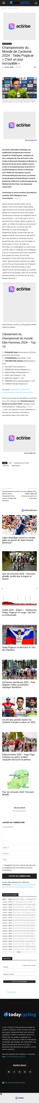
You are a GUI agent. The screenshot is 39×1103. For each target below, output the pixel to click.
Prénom (5, 967)
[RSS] (25, 1072)
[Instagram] (19, 1072)
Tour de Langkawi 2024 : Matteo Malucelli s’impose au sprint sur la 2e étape (28, 494)
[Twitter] (9, 72)
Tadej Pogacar (15, 465)
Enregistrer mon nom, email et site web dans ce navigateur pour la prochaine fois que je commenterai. (19, 867)
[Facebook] (4, 72)
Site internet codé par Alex (15, 1083)
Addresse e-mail (8, 974)
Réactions (6, 465)
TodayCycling (11, 992)
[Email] (24, 72)
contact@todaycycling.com (16, 1056)
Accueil (4, 8)
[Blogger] (9, 1072)
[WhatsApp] (19, 72)
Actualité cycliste (14, 8)
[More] (29, 72)
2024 (10, 463)
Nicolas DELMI (9, 67)
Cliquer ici (18, 198)
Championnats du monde (21, 463)
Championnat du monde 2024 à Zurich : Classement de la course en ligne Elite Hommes (10, 496)
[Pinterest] (14, 72)
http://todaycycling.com (19, 811)
